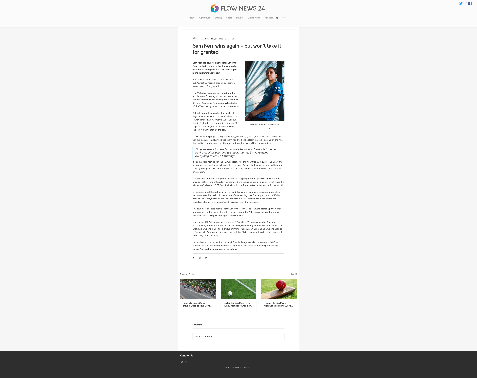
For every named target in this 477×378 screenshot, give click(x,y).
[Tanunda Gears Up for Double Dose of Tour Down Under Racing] (198, 289)
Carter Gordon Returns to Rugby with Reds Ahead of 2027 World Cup (237, 304)
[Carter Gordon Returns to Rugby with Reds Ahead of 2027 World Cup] (239, 289)
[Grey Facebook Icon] (190, 362)
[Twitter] (461, 3)
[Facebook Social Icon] (470, 3)
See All (294, 274)
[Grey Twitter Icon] (181, 362)
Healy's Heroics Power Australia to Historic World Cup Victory (277, 304)
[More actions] (282, 38)
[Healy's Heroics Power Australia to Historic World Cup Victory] (279, 289)
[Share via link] (206, 257)
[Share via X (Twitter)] (200, 257)
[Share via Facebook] (194, 257)
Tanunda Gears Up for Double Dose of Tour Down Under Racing (197, 304)
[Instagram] (465, 3)
